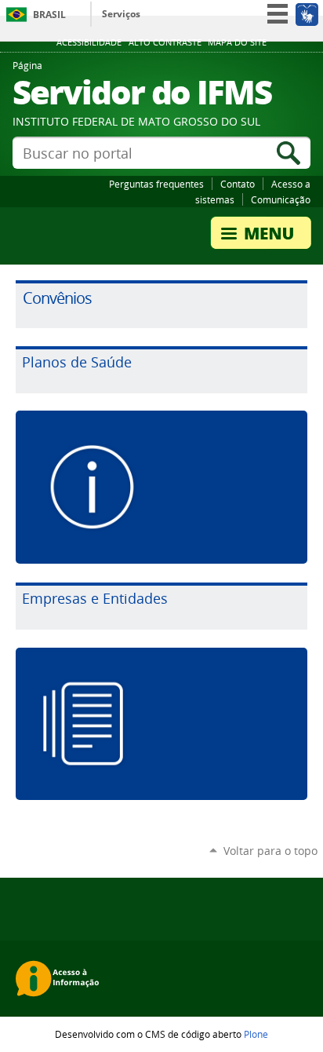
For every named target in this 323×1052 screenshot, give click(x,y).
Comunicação (280, 199)
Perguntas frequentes (156, 183)
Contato (237, 183)
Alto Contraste (165, 42)
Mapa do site (237, 42)
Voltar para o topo (270, 850)
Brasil (49, 14)
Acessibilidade (89, 42)
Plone (256, 1034)
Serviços (121, 13)
